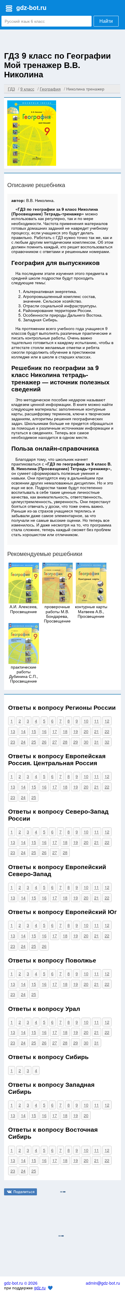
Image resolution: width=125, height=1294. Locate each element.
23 (12, 742)
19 (75, 731)
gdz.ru (40, 1287)
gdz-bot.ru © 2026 (21, 1283)
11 (96, 721)
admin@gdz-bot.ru (103, 1283)
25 (33, 742)
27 (54, 742)
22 (107, 731)
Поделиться (24, 1192)
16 (44, 731)
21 (96, 731)
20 (86, 731)
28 (65, 742)
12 (107, 721)
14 (23, 731)
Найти (106, 21)
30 (86, 742)
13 (12, 731)
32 (107, 742)
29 (75, 742)
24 (23, 742)
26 (44, 742)
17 (54, 731)
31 (96, 742)
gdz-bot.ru (31, 7)
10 (86, 721)
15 (33, 731)
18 (65, 731)
